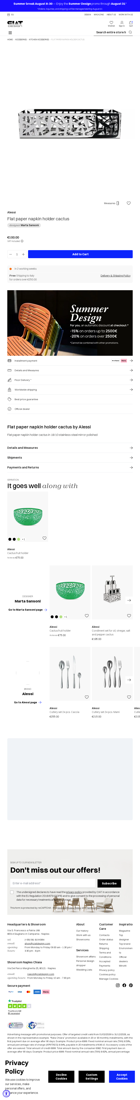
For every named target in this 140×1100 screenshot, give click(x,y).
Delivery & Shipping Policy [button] (116, 275)
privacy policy (74, 892)
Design (87, 15)
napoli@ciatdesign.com (40, 974)
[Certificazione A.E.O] (35, 1025)
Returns (103, 943)
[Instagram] (118, 997)
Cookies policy (107, 974)
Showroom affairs (86, 956)
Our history (82, 930)
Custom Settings (91, 1076)
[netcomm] (15, 1025)
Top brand (124, 943)
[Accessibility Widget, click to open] (6, 1093)
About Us (111, 15)
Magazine (99, 15)
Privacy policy (107, 970)
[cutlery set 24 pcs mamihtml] (112, 674)
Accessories (21, 40)
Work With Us (126, 15)
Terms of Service (96, 907)
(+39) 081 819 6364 (34, 939)
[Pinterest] (131, 997)
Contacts (104, 935)
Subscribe (109, 883)
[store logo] (15, 24)
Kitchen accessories (39, 40)
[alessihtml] (27, 673)
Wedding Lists (84, 969)
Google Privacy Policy (69, 907)
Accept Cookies (122, 1076)
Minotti (123, 965)
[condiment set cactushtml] (112, 592)
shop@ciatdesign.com (37, 943)
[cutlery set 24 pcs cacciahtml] (70, 674)
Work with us (83, 935)
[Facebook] (124, 997)
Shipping (104, 948)
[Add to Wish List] (129, 203)
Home (10, 40)
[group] (28, 526)
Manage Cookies (108, 978)
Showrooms (83, 939)
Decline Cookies (61, 1076)
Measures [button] (109, 203)
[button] (10, 14)
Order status (106, 939)
